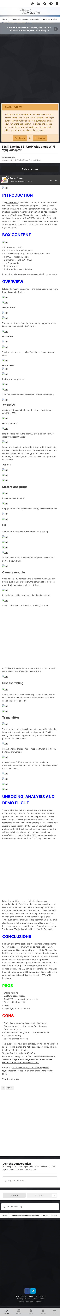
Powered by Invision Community (30, 1301)
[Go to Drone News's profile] (5, 180)
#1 (56, 180)
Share (15, 1195)
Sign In (22, 138)
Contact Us (32, 1296)
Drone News (9, 157)
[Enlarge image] (5, 188)
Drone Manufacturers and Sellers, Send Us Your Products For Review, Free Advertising (28, 29)
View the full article (10, 1079)
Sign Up (41, 138)
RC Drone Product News (30, 160)
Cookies (42, 1296)
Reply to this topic (30, 169)
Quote (9, 1088)
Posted (20, 181)
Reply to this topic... (16, 1180)
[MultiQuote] (3, 1088)
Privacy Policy (20, 1296)
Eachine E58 (12, 202)
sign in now (8, 1169)
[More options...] (51, 180)
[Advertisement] (30, 70)
